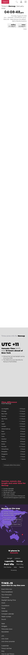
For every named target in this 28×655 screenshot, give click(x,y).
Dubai (3, 444)
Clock (3, 603)
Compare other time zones (12, 465)
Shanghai (4, 451)
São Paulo (4, 419)
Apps (3, 623)
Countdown (5, 605)
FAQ (2, 651)
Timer (3, 608)
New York (4, 414)
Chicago (3, 411)
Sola (15, 567)
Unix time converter (8, 641)
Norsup (19, 561)
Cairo (2, 436)
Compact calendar (7, 614)
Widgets (4, 626)
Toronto (3, 416)
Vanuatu (14, 553)
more (25, 29)
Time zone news (6, 629)
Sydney (3, 459)
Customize (5, 646)
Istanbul (3, 439)
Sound (3, 619)
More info (6, 19)
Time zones (5, 597)
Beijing (12, 25)
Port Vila (9, 564)
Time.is (5, 2)
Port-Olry (19, 564)
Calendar (4, 611)
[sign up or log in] (21, 2)
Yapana (21, 567)
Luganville (9, 561)
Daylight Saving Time (8, 600)
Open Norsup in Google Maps (12, 519)
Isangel (9, 558)
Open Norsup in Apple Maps (12, 524)
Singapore (4, 454)
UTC (2, 421)
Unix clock (4, 639)
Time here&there (7, 592)
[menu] (25, 2)
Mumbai (3, 446)
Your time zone (6, 594)
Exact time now (6, 589)
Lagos (3, 424)
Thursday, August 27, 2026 (19, 16)
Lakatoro (17, 558)
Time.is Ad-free (6, 648)
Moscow (3, 441)
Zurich (3, 434)
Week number (6, 616)
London (3, 426)
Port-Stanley (7, 567)
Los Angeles (5, 408)
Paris (2, 431)
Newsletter (5, 632)
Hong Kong (4, 449)
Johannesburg (5, 429)
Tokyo (22, 25)
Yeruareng (14, 570)
